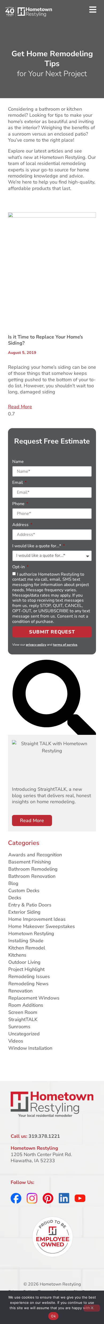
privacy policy (36, 645)
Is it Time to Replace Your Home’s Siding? (45, 340)
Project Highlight (26, 969)
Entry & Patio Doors (29, 905)
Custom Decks (23, 890)
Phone (19, 504)
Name (18, 462)
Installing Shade (25, 940)
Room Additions (25, 1005)
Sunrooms (19, 1026)
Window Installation (30, 1048)
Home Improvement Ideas (37, 919)
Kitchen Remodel (26, 948)
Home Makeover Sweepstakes (41, 926)
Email (18, 482)
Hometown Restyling (31, 933)
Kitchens (17, 955)
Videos (15, 1041)
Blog (13, 883)
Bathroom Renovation (31, 876)
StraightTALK (22, 1019)
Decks (14, 898)
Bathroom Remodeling (33, 869)
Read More (20, 406)
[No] (91, 1308)
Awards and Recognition (35, 855)
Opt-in (19, 567)
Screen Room (22, 1012)
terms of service (65, 645)
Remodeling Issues (29, 976)
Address (21, 525)
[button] (93, 10)
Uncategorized (24, 1034)
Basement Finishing (29, 862)
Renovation (20, 991)
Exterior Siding (24, 912)
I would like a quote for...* (37, 546)
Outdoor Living (24, 962)
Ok (53, 1316)
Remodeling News (28, 983)
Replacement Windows (33, 998)
